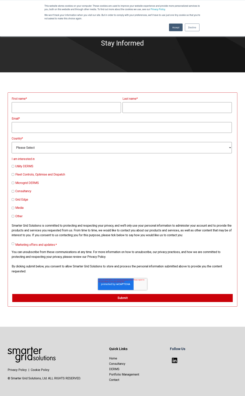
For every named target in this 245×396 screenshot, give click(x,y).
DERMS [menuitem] (114, 369)
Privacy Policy (158, 9)
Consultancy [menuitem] (117, 364)
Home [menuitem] (113, 358)
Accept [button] (175, 27)
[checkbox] (122, 192)
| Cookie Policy (39, 370)
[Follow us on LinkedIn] (174, 360)
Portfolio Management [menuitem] (124, 374)
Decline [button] (192, 27)
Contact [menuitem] (114, 380)
